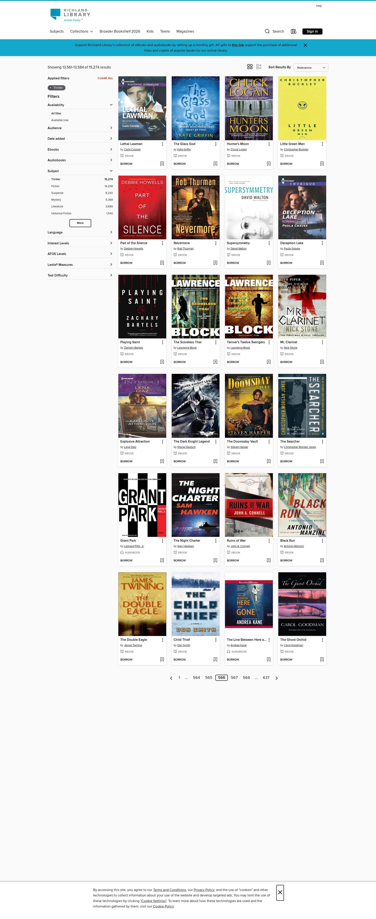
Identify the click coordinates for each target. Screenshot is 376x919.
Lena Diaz (130, 447)
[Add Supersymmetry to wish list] (268, 263)
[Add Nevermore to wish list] (215, 263)
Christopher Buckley (296, 149)
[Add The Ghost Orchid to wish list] (322, 660)
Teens (165, 31)
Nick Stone (290, 348)
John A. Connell (240, 546)
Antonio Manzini (294, 546)
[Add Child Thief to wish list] (215, 660)
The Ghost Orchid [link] (293, 640)
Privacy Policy (204, 890)
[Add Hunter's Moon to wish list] (268, 164)
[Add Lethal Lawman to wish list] (162, 164)
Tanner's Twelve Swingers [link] (246, 342)
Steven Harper (239, 447)
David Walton (239, 248)
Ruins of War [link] (236, 541)
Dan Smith (183, 645)
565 (208, 677)
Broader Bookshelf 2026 (120, 31)
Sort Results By (280, 67)
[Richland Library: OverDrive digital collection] (70, 15)
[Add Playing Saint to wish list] (162, 362)
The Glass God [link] (184, 144)
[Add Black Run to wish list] (322, 561)
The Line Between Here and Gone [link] (247, 640)
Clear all (105, 78)
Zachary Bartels (133, 348)
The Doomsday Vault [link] (242, 442)
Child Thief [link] (182, 640)
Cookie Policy (163, 906)
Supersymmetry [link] (238, 243)
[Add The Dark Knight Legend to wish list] (215, 461)
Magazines (185, 31)
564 (196, 677)
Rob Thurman (185, 248)
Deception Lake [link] (291, 243)
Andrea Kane (239, 645)
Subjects (57, 31)
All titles (56, 113)
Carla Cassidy (132, 149)
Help (319, 6)
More (80, 223)
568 (246, 677)
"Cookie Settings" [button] (153, 901)
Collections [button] (80, 31)
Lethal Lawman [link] (131, 144)
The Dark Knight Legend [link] (192, 442)
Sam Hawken (185, 546)
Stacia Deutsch (186, 447)
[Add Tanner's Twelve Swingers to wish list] (268, 362)
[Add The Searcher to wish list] (322, 461)
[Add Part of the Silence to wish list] (162, 263)
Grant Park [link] (128, 541)
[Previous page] (171, 677)
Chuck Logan (239, 149)
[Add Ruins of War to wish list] (268, 561)
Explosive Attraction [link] (135, 442)
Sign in (312, 31)
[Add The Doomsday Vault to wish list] (268, 461)
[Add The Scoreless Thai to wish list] (215, 362)
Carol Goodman (293, 645)
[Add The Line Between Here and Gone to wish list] (268, 660)
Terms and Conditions (169, 890)
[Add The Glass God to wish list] (215, 164)
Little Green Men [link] (292, 144)
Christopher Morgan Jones (300, 447)
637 (266, 677)
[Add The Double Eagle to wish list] (162, 660)
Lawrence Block (187, 348)
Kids (150, 31)
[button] (274, 32)
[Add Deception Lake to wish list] (322, 263)
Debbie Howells (133, 248)
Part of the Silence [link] (133, 243)
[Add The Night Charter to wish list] (215, 561)
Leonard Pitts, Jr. (134, 546)
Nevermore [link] (182, 243)
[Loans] (293, 32)
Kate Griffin (184, 149)
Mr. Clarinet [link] (288, 342)
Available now (60, 120)
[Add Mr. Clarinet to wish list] (322, 362)
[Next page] (276, 677)
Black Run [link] (287, 541)
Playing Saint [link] (130, 342)
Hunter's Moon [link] (238, 144)
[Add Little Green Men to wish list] (322, 164)
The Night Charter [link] (187, 541)
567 (234, 677)
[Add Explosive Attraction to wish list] (162, 461)
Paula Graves (292, 248)
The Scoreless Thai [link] (187, 342)
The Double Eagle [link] (133, 640)
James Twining (133, 645)
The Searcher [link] (290, 442)
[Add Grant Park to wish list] (162, 561)
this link (238, 45)
